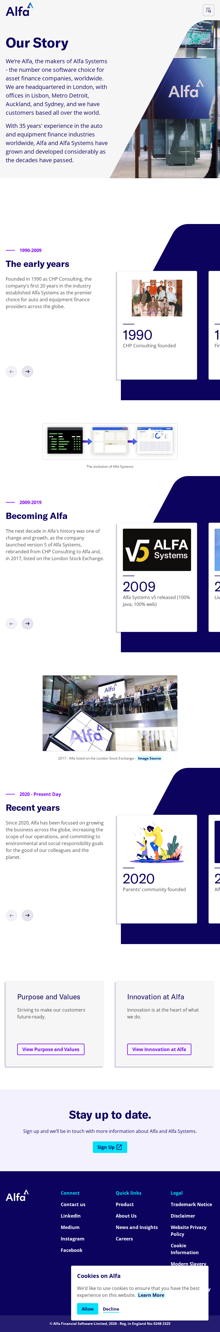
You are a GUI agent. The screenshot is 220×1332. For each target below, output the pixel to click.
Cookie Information (185, 1249)
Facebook (71, 1250)
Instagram (73, 1239)
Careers (124, 1239)
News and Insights (137, 1227)
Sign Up (106, 1147)
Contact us (73, 1204)
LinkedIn (71, 1216)
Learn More (151, 1295)
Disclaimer (183, 1216)
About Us (126, 1216)
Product (125, 1204)
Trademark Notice (191, 1204)
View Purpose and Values (50, 1049)
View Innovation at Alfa (159, 1049)
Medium (70, 1227)
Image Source (149, 758)
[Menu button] (208, 10)
